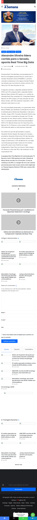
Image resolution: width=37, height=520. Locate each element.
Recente (16, 349)
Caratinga (4, 503)
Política (18, 51)
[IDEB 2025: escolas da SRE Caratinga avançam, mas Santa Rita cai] (6, 373)
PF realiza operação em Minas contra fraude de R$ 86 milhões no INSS (26, 253)
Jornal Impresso (21, 508)
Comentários (29, 349)
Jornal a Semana (8, 66)
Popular (6, 349)
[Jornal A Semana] (11, 6)
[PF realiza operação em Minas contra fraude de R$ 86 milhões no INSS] (27, 245)
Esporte (13, 505)
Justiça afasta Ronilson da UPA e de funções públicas (26, 275)
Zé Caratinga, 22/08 (7, 387)
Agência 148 (22, 500)
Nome (3, 312)
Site (2, 327)
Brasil (7, 48)
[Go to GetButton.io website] (33, 518)
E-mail (3, 320)
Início (3, 48)
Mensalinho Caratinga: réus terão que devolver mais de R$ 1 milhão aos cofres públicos (8, 276)
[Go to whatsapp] (33, 515)
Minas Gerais (10, 51)
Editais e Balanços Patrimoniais (24, 505)
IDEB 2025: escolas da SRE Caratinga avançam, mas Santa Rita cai (23, 372)
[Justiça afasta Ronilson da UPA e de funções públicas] (27, 267)
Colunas (14, 508)
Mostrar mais (18, 464)
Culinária (32, 503)
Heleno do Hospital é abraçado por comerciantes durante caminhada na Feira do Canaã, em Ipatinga (8, 255)
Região (10, 503)
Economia (7, 505)
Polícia (27, 503)
